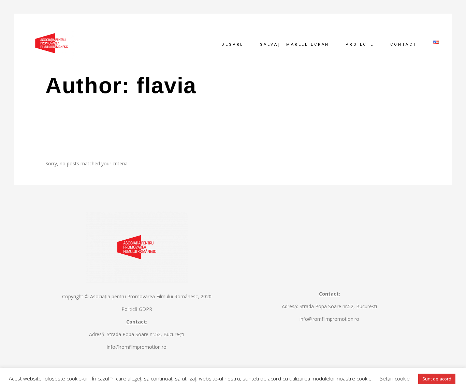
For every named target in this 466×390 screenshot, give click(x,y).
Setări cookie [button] (395, 378)
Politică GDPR (136, 309)
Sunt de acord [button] (436, 379)
